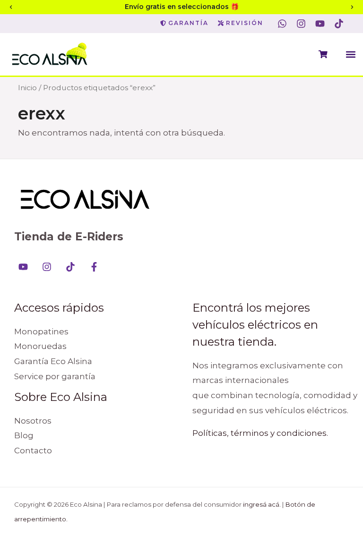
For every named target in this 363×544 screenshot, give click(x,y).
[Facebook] (94, 267)
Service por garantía (54, 376)
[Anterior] (11, 7)
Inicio (27, 87)
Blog (24, 435)
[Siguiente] (352, 7)
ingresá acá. (262, 504)
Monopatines (41, 331)
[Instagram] (47, 267)
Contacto (33, 450)
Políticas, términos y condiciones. (260, 433)
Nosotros (33, 420)
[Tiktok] (70, 267)
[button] (350, 54)
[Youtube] (23, 267)
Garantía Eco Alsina (53, 361)
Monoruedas (40, 346)
